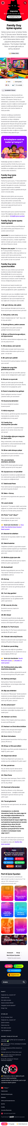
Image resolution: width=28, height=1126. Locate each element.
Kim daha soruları (6, 1000)
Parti (3, 991)
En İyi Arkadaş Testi (6, 1017)
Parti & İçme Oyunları (13, 955)
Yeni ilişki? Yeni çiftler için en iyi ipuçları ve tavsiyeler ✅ (13, 1040)
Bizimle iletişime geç (6, 1094)
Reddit (11, 866)
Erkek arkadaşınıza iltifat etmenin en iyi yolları (11, 1048)
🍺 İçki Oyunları (17, 81)
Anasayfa (10, 952)
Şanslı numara (5, 1022)
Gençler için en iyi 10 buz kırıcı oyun (11, 1052)
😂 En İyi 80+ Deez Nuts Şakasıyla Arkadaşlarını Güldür (11, 1055)
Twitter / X (9, 862)
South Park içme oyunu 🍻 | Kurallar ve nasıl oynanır (12, 661)
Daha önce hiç (5, 997)
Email (19, 866)
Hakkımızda (4, 1091)
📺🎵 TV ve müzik (17, 85)
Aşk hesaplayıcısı (6, 1030)
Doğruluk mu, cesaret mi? (8, 995)
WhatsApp (21, 862)
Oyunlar (4, 1014)
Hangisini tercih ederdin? (8, 1005)
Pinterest (20, 858)
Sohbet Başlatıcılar (9, 1036)
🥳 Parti (8, 81)
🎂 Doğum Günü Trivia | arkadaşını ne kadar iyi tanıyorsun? (13, 1044)
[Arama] (25, 2)
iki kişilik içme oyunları (17, 216)
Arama (5, 982)
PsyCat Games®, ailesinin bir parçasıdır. (13, 1117)
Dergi (18, 952)
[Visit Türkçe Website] (9, 1069)
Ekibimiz (3, 1097)
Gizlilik (3, 1107)
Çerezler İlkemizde (6, 1110)
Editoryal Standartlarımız (8, 1100)
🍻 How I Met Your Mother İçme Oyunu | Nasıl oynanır (12, 527)
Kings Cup (4, 1008)
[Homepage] (2, 2)
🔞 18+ (7, 85)
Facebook (10, 858)
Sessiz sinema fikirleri (7, 1003)
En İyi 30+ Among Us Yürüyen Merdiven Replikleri (9, 1059)
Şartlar (3, 1103)
